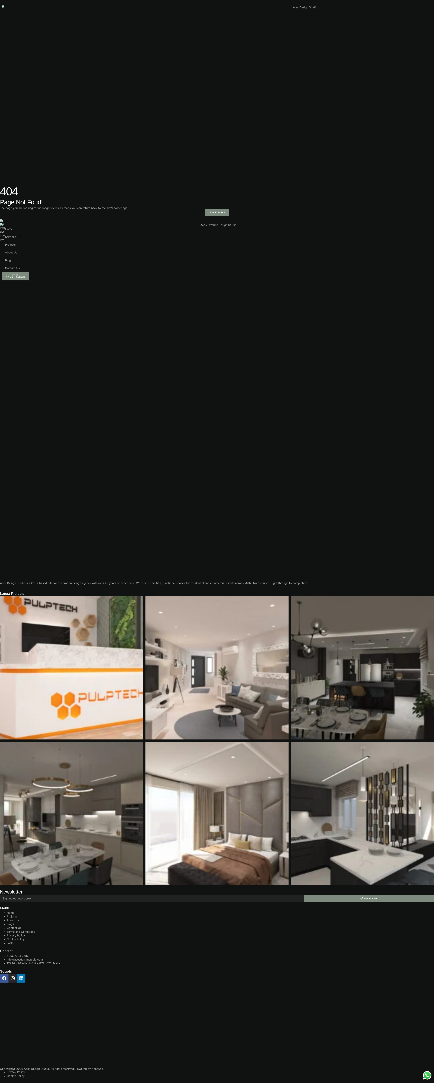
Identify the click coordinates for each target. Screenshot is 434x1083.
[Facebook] (4, 978)
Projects (10, 244)
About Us (11, 252)
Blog (8, 260)
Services (10, 237)
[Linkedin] (21, 978)
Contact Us (12, 268)
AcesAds (97, 1068)
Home (9, 229)
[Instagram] (12, 978)
